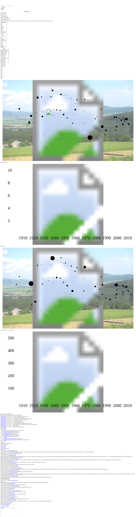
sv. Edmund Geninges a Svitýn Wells (9, 439)
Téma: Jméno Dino (11, 483)
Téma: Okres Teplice (14, 465)
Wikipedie (4, 429)
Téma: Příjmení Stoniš (15, 458)
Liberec (2, 34)
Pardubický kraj (3, 65)
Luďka (4, 448)
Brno (1, 24)
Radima (5, 445)
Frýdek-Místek (3, 31)
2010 (1, 72)
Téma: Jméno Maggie (11, 495)
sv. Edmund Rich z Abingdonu (8, 436)
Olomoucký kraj (3, 53)
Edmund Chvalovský (4, 419)
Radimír (2, 445)
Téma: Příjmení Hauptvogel (12, 472)
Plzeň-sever (2, 47)
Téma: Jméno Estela (10, 492)
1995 (1, 78)
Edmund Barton (3, 422)
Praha (1, 23)
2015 (1, 69)
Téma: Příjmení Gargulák (12, 450)
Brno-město (3, 39)
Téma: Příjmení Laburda (13, 480)
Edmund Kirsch (3, 425)
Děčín (2, 44)
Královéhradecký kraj (4, 58)
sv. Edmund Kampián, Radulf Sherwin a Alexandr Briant (12, 438)
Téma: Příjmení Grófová (17, 490)
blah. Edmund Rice (6, 433)
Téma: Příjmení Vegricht (12, 455)
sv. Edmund (5, 437)
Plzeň (1, 29)
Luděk (2, 448)
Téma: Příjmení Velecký (18, 453)
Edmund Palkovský (4, 423)
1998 (1, 77)
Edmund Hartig (3, 416)
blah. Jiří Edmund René (7, 435)
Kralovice (2, 28)
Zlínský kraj (3, 60)
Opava (2, 41)
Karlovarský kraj (3, 61)
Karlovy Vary (3, 33)
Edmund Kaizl (3, 418)
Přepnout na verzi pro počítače (6, 503)
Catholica (4, 440)
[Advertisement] (68, 2)
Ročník (2, 66)
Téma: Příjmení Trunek (12, 463)
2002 (1, 76)
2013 (1, 71)
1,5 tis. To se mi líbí (5, 506)
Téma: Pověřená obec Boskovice (14, 470)
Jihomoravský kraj (4, 52)
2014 (1, 70)
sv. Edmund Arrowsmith (7, 432)
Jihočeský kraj (3, 62)
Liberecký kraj (3, 59)
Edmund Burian (3, 426)
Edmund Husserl (3, 424)
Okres (3, 35)
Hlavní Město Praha (4, 51)
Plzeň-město (3, 46)
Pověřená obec (3, 22)
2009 (1, 73)
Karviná (2, 26)
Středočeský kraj (3, 54)
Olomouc (2, 27)
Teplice (2, 30)
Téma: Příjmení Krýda (15, 485)
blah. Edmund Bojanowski (6, 431)
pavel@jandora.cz (7, 504)
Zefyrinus (7, 448)
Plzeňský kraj (3, 55)
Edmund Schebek (4, 417)
